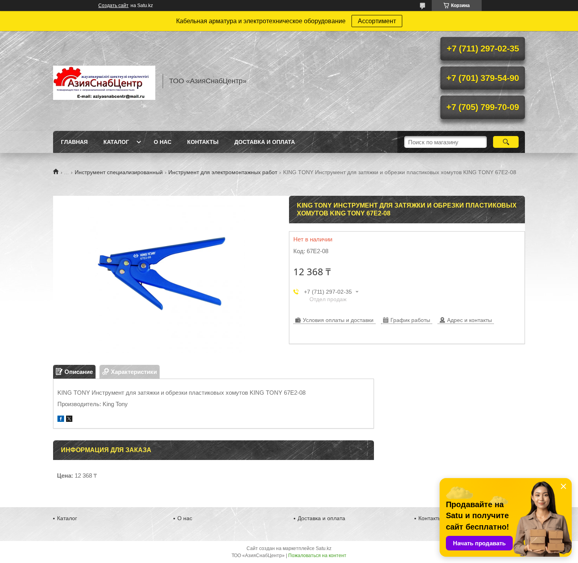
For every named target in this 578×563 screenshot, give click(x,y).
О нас (162, 142)
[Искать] (506, 142)
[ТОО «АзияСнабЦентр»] (104, 81)
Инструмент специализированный (119, 172)
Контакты (203, 142)
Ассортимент (377, 21)
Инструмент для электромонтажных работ (222, 172)
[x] (69, 419)
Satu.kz (323, 548)
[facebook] (60, 419)
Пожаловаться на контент (317, 555)
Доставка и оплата (264, 142)
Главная (74, 142)
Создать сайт (113, 5)
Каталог (116, 142)
